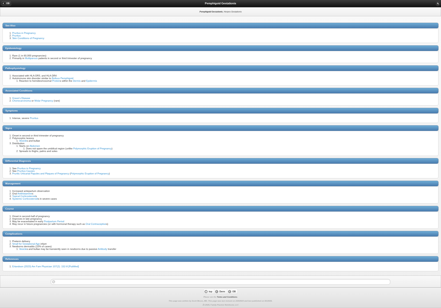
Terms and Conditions (227, 297)
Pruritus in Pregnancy (24, 33)
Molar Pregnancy (43, 100)
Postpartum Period (54, 221)
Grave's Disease (21, 98)
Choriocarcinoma (21, 100)
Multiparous (31, 58)
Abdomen (34, 146)
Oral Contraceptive (96, 224)
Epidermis (91, 81)
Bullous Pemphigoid (62, 78)
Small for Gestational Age (26, 244)
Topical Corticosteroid (24, 196)
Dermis (77, 81)
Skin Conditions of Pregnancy (28, 38)
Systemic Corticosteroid (25, 199)
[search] (438, 3)
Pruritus (16, 35)
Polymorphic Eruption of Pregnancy (92, 148)
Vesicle (23, 140)
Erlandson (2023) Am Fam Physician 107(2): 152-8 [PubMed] (45, 266)
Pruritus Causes (26, 171)
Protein (56, 81)
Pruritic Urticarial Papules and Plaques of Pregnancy (40, 173)
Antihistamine (24, 193)
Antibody (102, 249)
